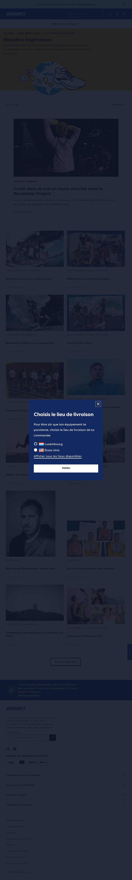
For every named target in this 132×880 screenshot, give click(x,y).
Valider (66, 467)
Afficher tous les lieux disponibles (58, 456)
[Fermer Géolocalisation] (98, 404)
